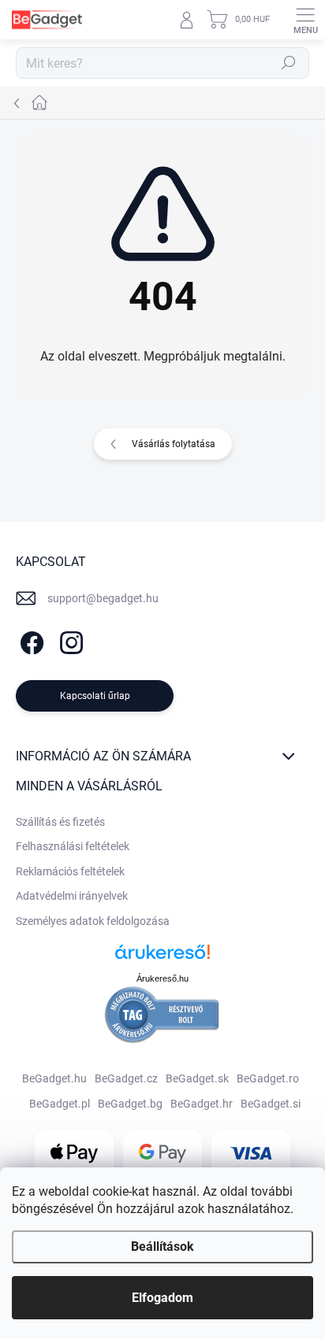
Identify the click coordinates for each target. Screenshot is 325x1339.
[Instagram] (69, 639)
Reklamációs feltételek (70, 871)
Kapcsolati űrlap (95, 695)
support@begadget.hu (103, 598)
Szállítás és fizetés (60, 822)
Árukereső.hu (162, 978)
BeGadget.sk (197, 1078)
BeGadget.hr (201, 1103)
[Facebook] (29, 639)
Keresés (288, 62)
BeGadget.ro (268, 1078)
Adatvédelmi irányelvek (72, 896)
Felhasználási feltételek (72, 846)
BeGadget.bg (130, 1103)
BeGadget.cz (126, 1078)
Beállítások (162, 1246)
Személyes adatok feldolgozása (93, 921)
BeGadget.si (271, 1103)
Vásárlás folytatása (173, 443)
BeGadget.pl (59, 1103)
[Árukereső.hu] (162, 958)
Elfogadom (162, 1297)
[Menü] (305, 19)
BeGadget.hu (54, 1078)
